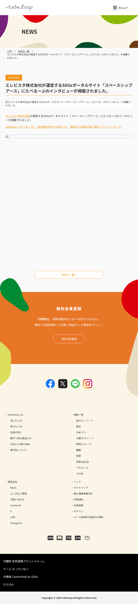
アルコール (82, 467)
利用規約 (78, 499)
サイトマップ (81, 487)
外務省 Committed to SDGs (20, 576)
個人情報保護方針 (83, 493)
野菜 (78, 455)
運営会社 (12, 482)
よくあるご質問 (18, 493)
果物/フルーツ (83, 444)
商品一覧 (78, 414)
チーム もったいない (15, 569)
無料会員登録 (69, 339)
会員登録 (78, 505)
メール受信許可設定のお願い (89, 517)
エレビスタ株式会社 (18, 116)
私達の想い (16, 432)
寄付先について (18, 450)
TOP (9, 51)
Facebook (15, 505)
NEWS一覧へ (69, 275)
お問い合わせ (17, 499)
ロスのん (8, 584)
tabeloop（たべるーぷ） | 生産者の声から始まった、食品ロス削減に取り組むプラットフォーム (63, 127)
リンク (77, 482)
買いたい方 (16, 420)
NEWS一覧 (23, 51)
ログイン (78, 511)
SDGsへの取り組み (20, 444)
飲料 (78, 426)
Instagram (16, 523)
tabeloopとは (15, 414)
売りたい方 (16, 426)
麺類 (78, 450)
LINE (12, 517)
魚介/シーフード (84, 420)
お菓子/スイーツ (85, 438)
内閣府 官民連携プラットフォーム (23, 561)
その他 (79, 473)
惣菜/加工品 (82, 461)
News (13, 487)
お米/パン (81, 432)
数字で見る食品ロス (20, 438)
